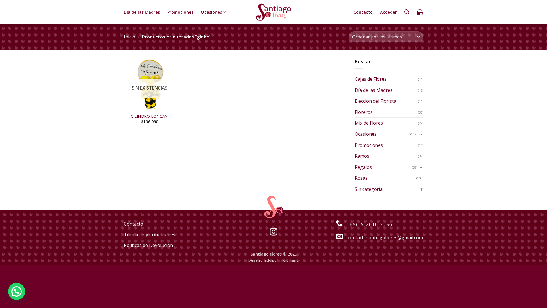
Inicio (129, 37)
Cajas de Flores (371, 79)
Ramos (362, 156)
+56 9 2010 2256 (370, 224)
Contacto (363, 12)
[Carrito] (420, 12)
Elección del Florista (375, 101)
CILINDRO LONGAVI (150, 116)
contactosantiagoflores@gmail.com (385, 237)
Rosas (361, 178)
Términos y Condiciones (149, 234)
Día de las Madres (142, 12)
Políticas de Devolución (148, 245)
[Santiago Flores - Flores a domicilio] (273, 12)
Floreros (364, 112)
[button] (16, 291)
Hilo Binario (289, 260)
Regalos (363, 167)
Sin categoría (369, 189)
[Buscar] (406, 12)
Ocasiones (211, 12)
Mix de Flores (369, 123)
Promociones (180, 12)
